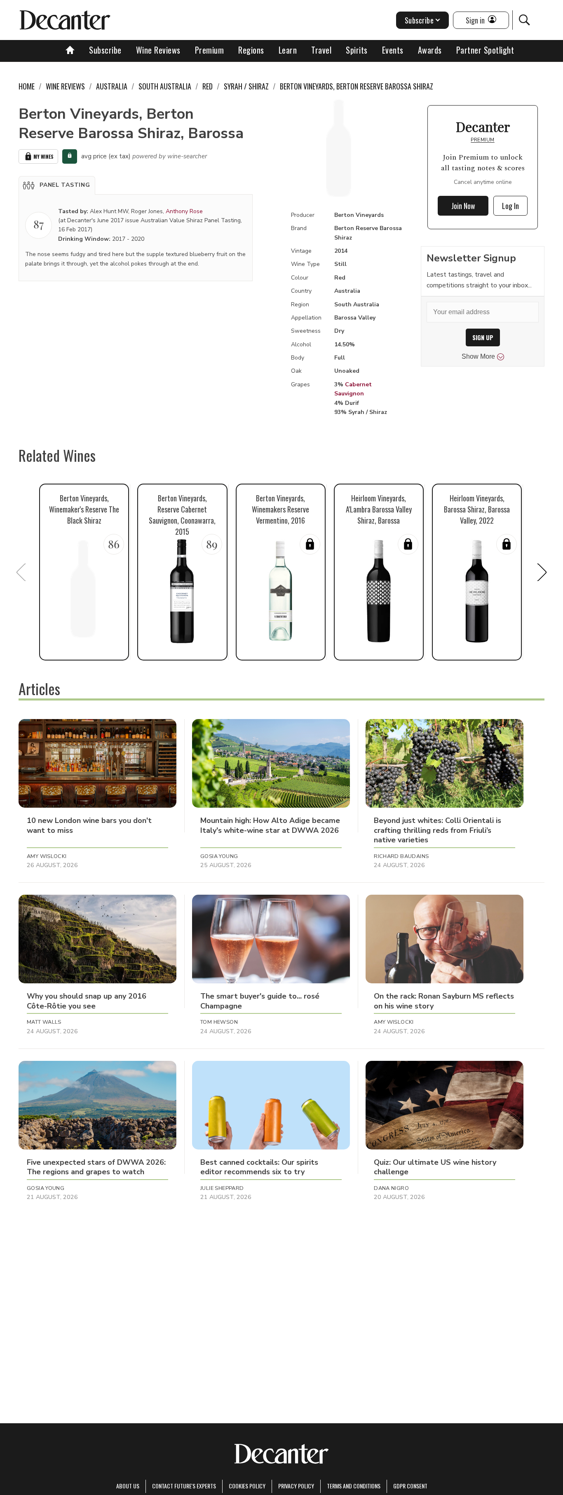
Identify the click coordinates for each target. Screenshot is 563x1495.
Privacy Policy (296, 1485)
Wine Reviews (158, 50)
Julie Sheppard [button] (222, 1188)
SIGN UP (482, 337)
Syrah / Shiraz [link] (246, 86)
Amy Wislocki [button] (47, 856)
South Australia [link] (164, 86)
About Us (127, 1485)
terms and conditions (353, 1485)
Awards (430, 50)
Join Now (463, 205)
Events (392, 50)
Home (27, 86)
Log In (510, 205)
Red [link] (207, 86)
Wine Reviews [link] (65, 86)
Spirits (357, 50)
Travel (321, 50)
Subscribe (105, 50)
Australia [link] (111, 86)
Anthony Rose (184, 211)
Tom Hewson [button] (219, 1022)
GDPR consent (410, 1485)
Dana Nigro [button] (391, 1188)
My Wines (43, 156)
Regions (251, 50)
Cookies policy (247, 1485)
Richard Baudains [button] (401, 856)
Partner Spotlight (485, 50)
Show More (478, 356)
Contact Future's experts (184, 1485)
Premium (209, 50)
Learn (288, 50)
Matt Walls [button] (44, 1022)
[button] (57, 185)
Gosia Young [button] (219, 856)
